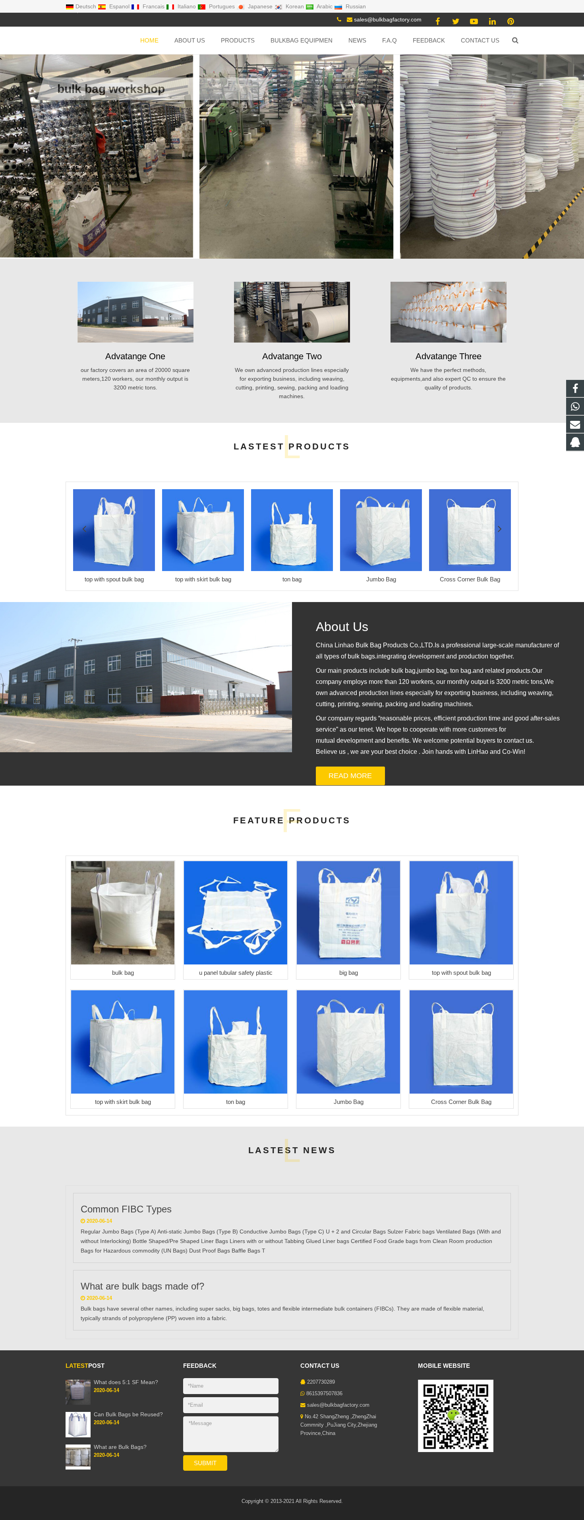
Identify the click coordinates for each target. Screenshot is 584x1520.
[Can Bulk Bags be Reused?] (78, 1436)
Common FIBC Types (126, 1209)
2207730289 (321, 1382)
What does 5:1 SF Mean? (126, 1382)
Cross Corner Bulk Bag (461, 1101)
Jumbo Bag (349, 1101)
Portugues (221, 6)
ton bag (235, 1101)
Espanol (119, 6)
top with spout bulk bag (461, 972)
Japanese (260, 6)
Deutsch (86, 6)
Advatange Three (449, 356)
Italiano (186, 6)
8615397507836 (324, 1393)
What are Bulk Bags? (120, 1447)
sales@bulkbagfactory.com (388, 19)
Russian (355, 6)
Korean (295, 6)
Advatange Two (292, 356)
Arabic (324, 6)
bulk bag (123, 972)
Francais (153, 6)
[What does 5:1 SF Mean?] (78, 1403)
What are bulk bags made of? (142, 1286)
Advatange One (135, 356)
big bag (348, 972)
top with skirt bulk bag (123, 1101)
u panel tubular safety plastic (236, 972)
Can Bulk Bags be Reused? (128, 1414)
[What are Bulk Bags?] (78, 1468)
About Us (342, 627)
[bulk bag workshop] (292, 129)
